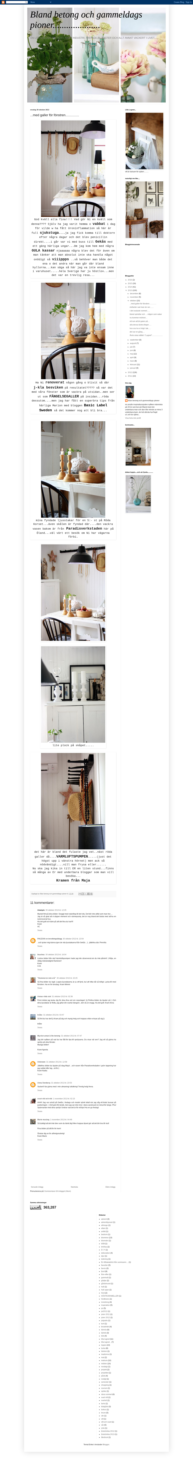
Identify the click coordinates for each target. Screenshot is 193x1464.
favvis (103, 1268)
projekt (104, 1370)
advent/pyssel (106, 1222)
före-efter (105, 1274)
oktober (133, 301)
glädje (103, 1281)
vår (102, 1425)
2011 (130, 376)
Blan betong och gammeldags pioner (144, 401)
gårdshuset (105, 1284)
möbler (104, 1364)
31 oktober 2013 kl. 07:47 (71, 1036)
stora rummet (106, 1394)
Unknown (41, 1062)
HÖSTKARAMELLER (110, 1296)
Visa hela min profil (133, 418)
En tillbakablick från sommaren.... (114, 1262)
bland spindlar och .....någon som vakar (146, 314)
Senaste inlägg (37, 1187)
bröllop (104, 1247)
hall (102, 1287)
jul (102, 1308)
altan (103, 1228)
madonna (105, 1354)
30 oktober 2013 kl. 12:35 (56, 910)
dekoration (105, 1253)
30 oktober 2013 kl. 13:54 (73, 939)
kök (102, 1336)
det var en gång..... (137, 332)
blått (103, 1244)
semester (105, 1382)
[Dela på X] (85, 893)
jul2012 (104, 1311)
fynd (103, 1271)
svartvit (104, 1400)
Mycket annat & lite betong (48, 1036)
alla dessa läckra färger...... (140, 325)
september (134, 340)
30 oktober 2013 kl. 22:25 (67, 978)
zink (102, 1428)
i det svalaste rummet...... (140, 311)
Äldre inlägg (110, 1187)
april (132, 357)
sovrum (104, 1388)
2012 (130, 372)
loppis (103, 1345)
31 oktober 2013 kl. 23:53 (61, 1083)
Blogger (106, 1445)
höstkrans (105, 1299)
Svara (39, 930)
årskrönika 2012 (107, 1431)
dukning (104, 1259)
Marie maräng (43, 1120)
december (134, 294)
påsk (103, 1376)
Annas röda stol (44, 996)
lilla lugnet (105, 1339)
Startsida (74, 1187)
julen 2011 (105, 1314)
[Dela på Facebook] (88, 893)
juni (131, 350)
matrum (104, 1360)
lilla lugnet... (106, 1342)
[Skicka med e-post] (79, 893)
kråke (39, 1015)
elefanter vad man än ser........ (141, 307)
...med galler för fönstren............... (143, 304)
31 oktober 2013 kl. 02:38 (62, 996)
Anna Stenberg (43, 1083)
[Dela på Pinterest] (91, 893)
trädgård (104, 1407)
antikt (103, 1231)
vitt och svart (106, 1422)
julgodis (104, 1320)
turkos (103, 1410)
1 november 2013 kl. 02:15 (64, 1099)
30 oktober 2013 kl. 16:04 (56, 955)
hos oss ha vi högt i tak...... (140, 328)
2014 (130, 287)
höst (103, 1293)
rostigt (103, 1379)
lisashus (41, 955)
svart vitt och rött (44, 1099)
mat (102, 1357)
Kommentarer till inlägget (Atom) (57, 1191)
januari (133, 368)
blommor (104, 1238)
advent (104, 1219)
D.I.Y (103, 1250)
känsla (104, 1330)
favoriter (104, 1265)
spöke (103, 1391)
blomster (104, 1241)
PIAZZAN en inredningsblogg (49, 939)
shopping (105, 1385)
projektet (104, 1373)
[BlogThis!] (82, 893)
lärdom (104, 1351)
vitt (102, 1419)
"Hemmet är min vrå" (46, 978)
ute (102, 1416)
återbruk (104, 1437)
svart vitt (104, 1397)
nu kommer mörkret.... (138, 318)
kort (102, 1324)
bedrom (104, 1234)
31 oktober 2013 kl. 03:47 (53, 1015)
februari (133, 365)
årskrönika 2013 (107, 1434)
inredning (105, 1302)
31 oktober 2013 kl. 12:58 (56, 1062)
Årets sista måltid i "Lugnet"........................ (146, 335)
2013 (130, 290)
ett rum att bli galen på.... (140, 321)
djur (102, 1256)
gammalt (104, 1278)
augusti (133, 343)
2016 (130, 280)
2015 (130, 283)
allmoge (104, 1225)
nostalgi (104, 1367)
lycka (103, 1348)
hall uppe (105, 1290)
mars (132, 361)
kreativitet (105, 1327)
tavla (103, 1404)
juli (131, 347)
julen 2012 (105, 1317)
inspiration (105, 1305)
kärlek (103, 1333)
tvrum (103, 1413)
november (134, 297)
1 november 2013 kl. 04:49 (61, 1120)
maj (131, 354)
